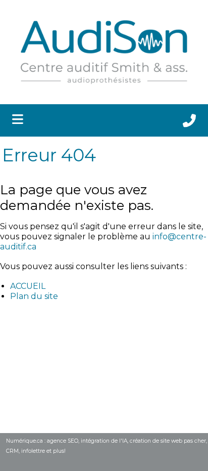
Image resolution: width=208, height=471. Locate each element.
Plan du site (34, 296)
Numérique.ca (24, 441)
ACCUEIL (27, 286)
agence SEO (62, 441)
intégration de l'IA (104, 441)
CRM (12, 451)
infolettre (33, 451)
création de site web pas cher (168, 441)
